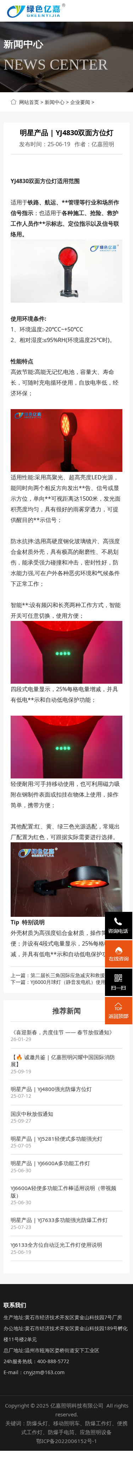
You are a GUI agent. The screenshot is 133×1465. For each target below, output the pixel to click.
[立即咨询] (118, 954)
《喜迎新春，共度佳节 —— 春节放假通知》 (63, 1032)
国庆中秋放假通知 (32, 1113)
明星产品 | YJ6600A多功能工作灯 (50, 1163)
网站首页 (27, 102)
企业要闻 (80, 102)
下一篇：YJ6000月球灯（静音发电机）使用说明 (63, 982)
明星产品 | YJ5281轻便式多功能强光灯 (56, 1138)
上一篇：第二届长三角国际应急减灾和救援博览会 (65, 975)
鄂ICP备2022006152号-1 (66, 1440)
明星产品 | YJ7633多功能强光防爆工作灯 (59, 1219)
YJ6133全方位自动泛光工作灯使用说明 (56, 1244)
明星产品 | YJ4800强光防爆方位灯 (51, 1088)
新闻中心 (55, 102)
